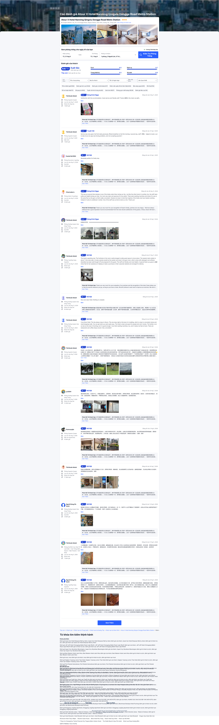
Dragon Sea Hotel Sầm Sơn (146, 716)
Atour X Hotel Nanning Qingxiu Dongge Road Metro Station (137, 630)
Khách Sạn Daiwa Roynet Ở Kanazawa (126, 694)
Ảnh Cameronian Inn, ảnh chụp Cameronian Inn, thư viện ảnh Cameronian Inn (81, 687)
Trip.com (62, 630)
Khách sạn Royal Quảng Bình (131, 721)
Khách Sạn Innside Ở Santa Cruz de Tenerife (72, 696)
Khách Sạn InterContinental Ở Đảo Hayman (117, 696)
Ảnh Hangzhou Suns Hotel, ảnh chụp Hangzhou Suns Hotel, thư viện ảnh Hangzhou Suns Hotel (125, 684)
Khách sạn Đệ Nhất (124, 718)
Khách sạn (69, 630)
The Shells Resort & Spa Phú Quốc (112, 721)
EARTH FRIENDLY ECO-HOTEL (68, 723)
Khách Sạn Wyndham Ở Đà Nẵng (104, 694)
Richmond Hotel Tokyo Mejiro (68, 718)
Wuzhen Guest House (83, 718)
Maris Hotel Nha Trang (97, 718)
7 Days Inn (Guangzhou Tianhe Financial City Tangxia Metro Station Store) (80, 721)
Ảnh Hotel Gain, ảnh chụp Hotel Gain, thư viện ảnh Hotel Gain (77, 694)
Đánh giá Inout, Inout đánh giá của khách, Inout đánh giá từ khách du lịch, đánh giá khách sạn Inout (88, 657)
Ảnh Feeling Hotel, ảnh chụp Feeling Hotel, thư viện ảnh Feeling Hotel (79, 684)
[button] (180, 2)
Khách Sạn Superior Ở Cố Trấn (94, 696)
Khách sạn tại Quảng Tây (97, 630)
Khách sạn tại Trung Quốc (81, 630)
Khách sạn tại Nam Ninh (112, 630)
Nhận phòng (66, 53)
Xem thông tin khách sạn (124, 22)
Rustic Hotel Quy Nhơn (111, 718)
